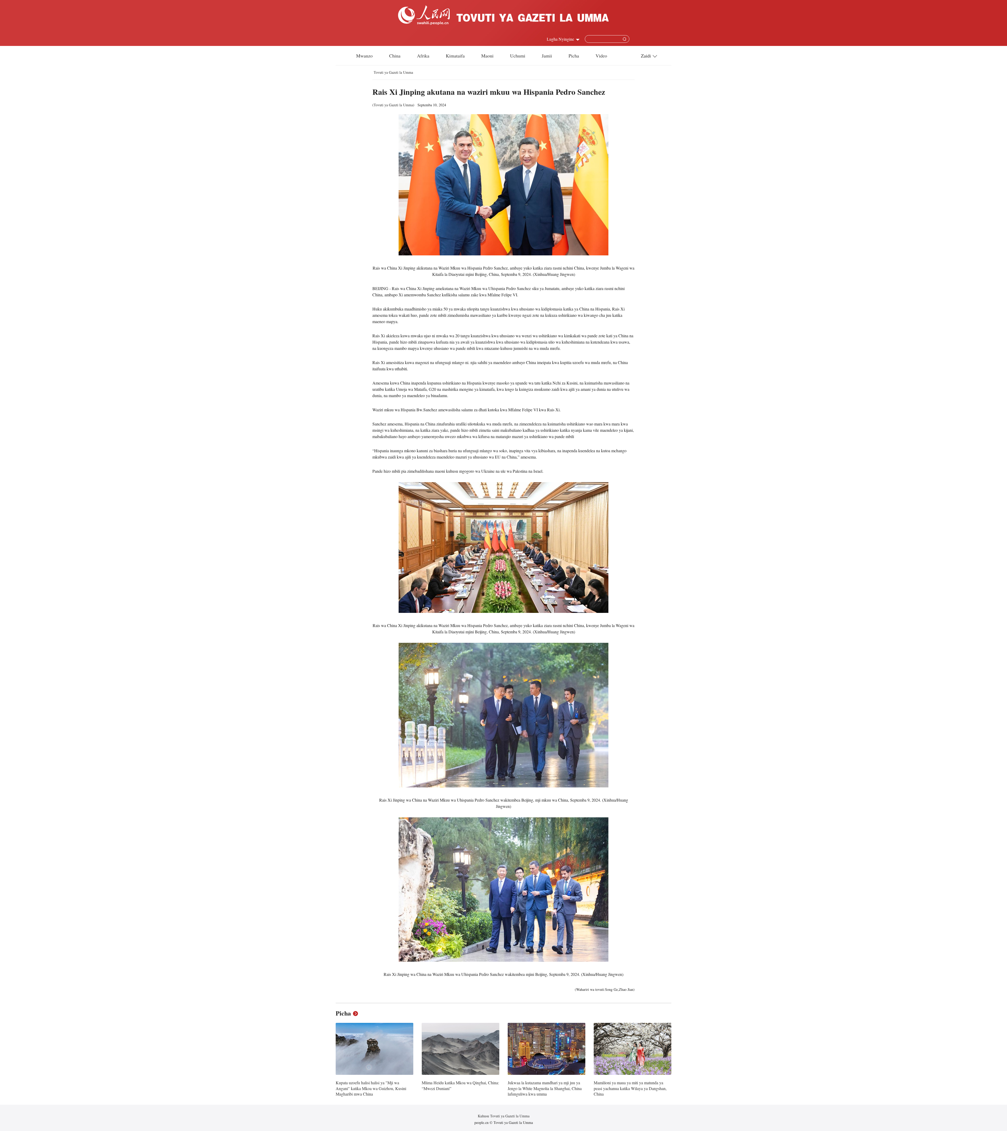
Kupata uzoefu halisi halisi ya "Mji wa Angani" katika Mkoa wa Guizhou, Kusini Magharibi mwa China (371, 1088)
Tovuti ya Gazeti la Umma (393, 72)
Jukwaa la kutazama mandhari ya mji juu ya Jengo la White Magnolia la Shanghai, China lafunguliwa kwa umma (545, 1088)
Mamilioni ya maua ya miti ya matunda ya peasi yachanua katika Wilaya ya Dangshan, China (630, 1088)
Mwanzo (364, 55)
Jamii (547, 55)
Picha (574, 55)
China (394, 55)
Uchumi (517, 55)
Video (601, 55)
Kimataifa (455, 55)
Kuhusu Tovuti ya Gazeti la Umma (503, 1115)
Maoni (487, 55)
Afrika (423, 55)
